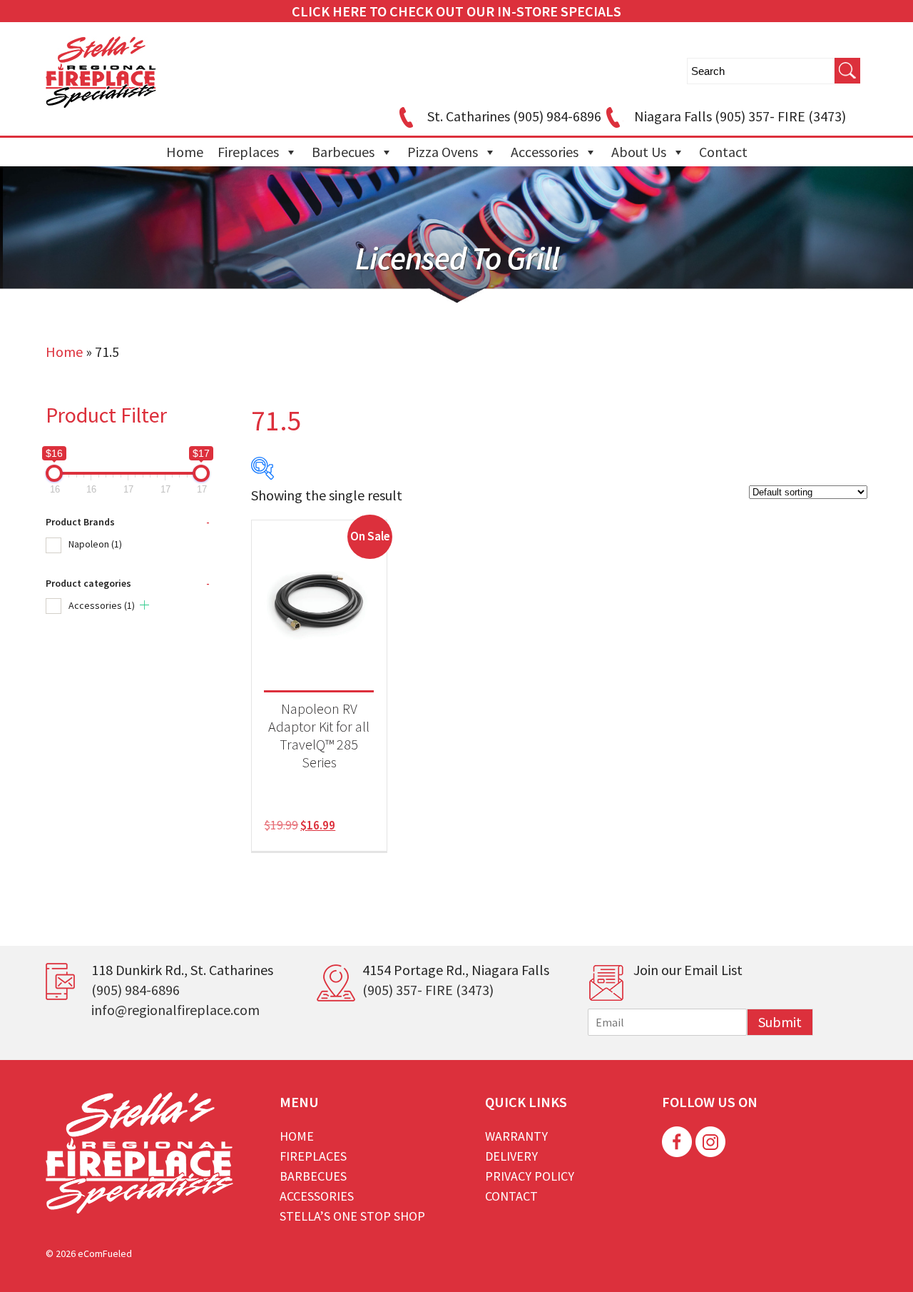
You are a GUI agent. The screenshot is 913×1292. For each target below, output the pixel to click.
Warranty (516, 1136)
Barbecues (343, 152)
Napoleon (95, 544)
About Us (638, 152)
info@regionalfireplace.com (175, 1010)
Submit (780, 1022)
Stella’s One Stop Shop (352, 1216)
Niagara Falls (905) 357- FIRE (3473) (740, 116)
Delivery (511, 1156)
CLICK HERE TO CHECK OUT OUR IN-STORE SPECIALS (456, 11)
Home (184, 152)
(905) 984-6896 (135, 990)
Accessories (544, 152)
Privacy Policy (529, 1176)
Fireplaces (248, 152)
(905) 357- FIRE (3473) (428, 990)
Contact (723, 152)
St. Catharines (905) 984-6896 (514, 116)
